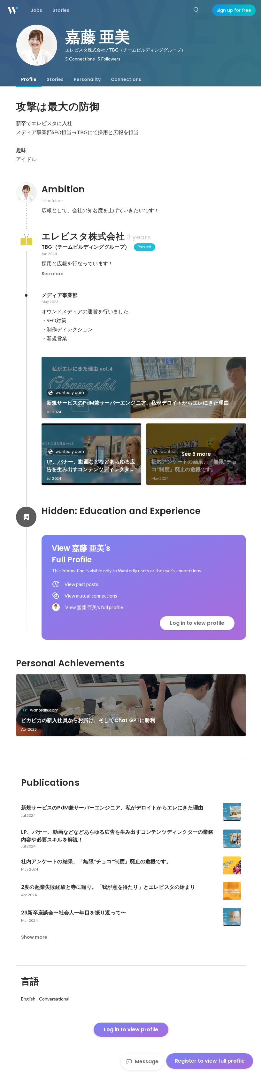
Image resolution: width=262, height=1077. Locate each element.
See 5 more (196, 454)
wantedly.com (70, 392)
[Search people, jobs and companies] (196, 10)
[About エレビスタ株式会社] (26, 240)
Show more (34, 937)
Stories (55, 79)
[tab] (29, 79)
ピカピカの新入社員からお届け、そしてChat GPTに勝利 (88, 720)
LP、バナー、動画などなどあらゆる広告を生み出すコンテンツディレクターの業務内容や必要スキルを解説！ (91, 465)
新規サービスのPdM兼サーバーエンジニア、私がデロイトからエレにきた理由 (138, 402)
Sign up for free (234, 10)
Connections (126, 79)
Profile (28, 79)
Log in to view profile (197, 623)
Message (146, 1061)
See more (53, 273)
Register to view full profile (210, 1061)
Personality (87, 79)
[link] (144, 387)
